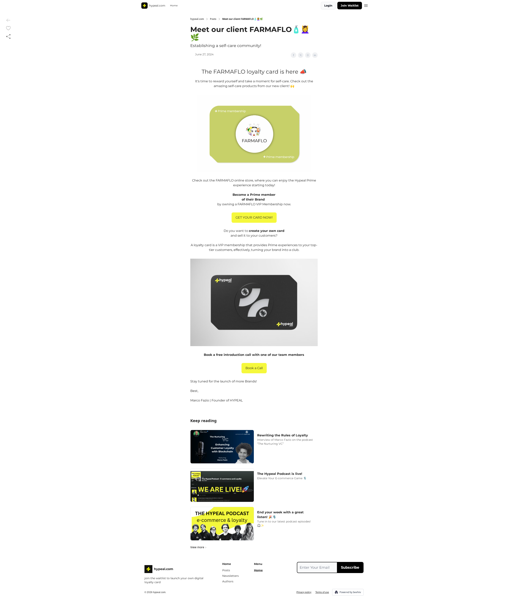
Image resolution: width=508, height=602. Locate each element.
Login (328, 5)
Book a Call (254, 368)
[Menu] (366, 5)
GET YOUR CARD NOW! (254, 217)
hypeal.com (197, 19)
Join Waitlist (350, 5)
